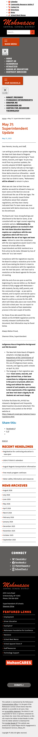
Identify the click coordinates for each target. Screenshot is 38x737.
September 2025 (9, 540)
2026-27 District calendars (13, 460)
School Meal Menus (11, 639)
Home (4, 118)
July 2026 (6, 495)
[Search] (32, 32)
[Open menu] (11, 42)
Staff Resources (10, 648)
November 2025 (9, 531)
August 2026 (7, 490)
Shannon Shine (8, 606)
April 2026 (7, 508)
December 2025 (9, 526)
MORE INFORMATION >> (19, 678)
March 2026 (7, 513)
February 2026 (8, 517)
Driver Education (10, 621)
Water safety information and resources (18, 479)
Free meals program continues (14, 473)
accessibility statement (13, 711)
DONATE (18, 685)
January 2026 (8, 522)
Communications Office (10, 704)
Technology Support (11, 653)
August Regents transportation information (19, 467)
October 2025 (8, 535)
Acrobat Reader (10, 723)
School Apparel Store (12, 644)
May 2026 (6, 504)
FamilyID (7, 626)
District (5, 441)
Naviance (7, 635)
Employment (9, 617)
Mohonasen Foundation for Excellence (18, 630)
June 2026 (7, 499)
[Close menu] (5, 52)
